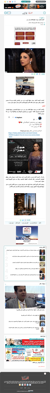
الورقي (24, 1)
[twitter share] (37, 74)
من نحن (29, 387)
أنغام (40, 222)
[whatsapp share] (34, 74)
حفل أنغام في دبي (33, 222)
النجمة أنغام (18, 222)
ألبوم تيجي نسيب (25, 222)
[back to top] (45, 374)
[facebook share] (40, 74)
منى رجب (41, 24)
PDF (8, 12)
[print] (32, 74)
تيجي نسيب (11, 222)
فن (42, 17)
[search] (5, 13)
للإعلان (25, 387)
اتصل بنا (21, 387)
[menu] (44, 13)
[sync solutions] (30, 391)
